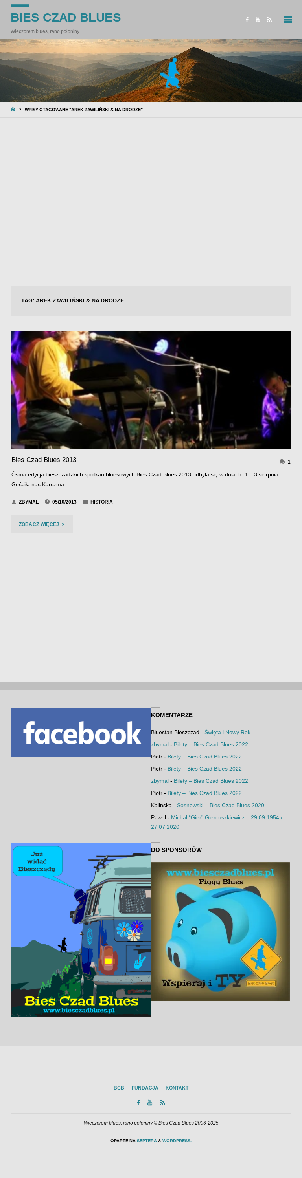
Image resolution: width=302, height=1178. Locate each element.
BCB (119, 1088)
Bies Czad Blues (66, 17)
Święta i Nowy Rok (227, 732)
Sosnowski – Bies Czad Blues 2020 (220, 805)
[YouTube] (257, 19)
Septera (146, 1140)
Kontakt (177, 1088)
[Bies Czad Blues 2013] (150, 390)
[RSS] (269, 19)
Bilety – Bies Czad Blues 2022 (211, 744)
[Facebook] (247, 19)
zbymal (160, 744)
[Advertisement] (151, 202)
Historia (101, 502)
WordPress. (177, 1140)
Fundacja (145, 1088)
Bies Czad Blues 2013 (43, 460)
